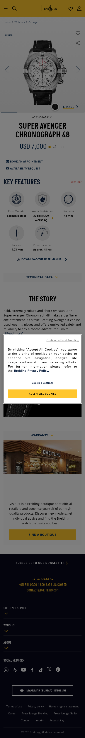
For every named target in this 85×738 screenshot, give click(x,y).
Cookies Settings (42, 382)
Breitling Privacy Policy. (31, 371)
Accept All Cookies (42, 393)
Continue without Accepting (62, 340)
